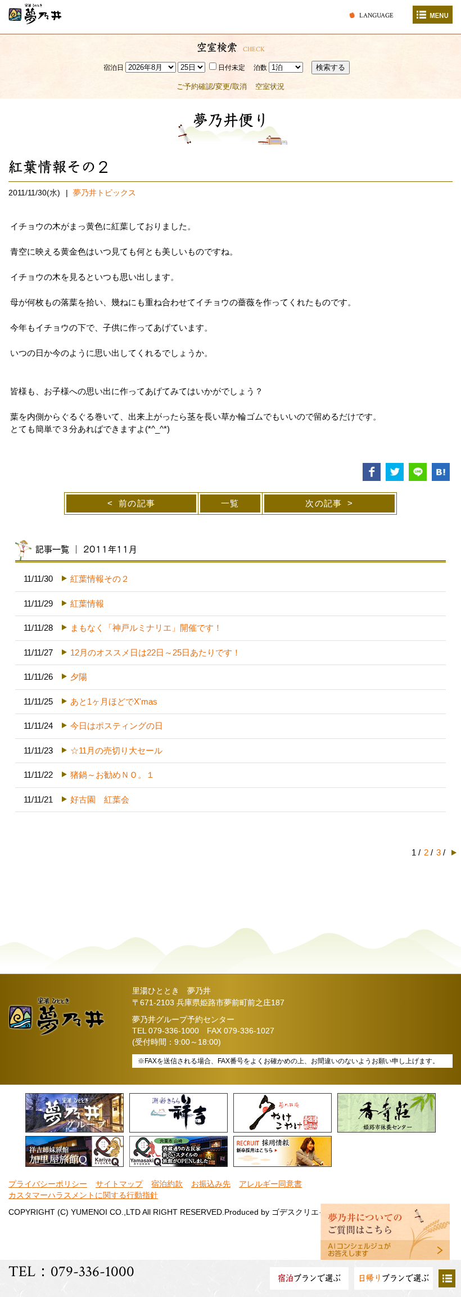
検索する (330, 67)
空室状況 (269, 86)
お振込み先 (211, 1184)
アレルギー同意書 (270, 1184)
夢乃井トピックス (104, 193)
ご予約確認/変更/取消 (212, 86)
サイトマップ (119, 1184)
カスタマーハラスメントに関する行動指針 (83, 1195)
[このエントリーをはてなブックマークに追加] (441, 471)
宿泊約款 (167, 1184)
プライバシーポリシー (47, 1184)
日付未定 (231, 68)
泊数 (260, 68)
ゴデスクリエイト (303, 1212)
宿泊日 (113, 68)
